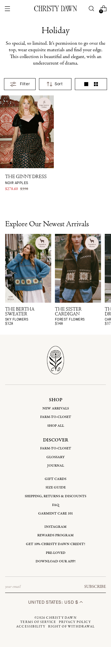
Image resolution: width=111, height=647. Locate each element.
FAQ (55, 505)
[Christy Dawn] (55, 8)
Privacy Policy (75, 622)
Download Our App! (55, 561)
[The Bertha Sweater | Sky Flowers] (28, 268)
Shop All (55, 425)
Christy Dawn (61, 618)
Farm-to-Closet (55, 417)
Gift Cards (55, 479)
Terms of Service (38, 622)
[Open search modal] (91, 8)
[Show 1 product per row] (86, 84)
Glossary (55, 457)
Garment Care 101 (55, 513)
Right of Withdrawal (71, 626)
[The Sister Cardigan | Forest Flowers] (78, 268)
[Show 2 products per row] (96, 84)
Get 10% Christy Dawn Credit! (55, 544)
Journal (55, 465)
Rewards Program (55, 535)
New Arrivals (55, 408)
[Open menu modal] (7, 8)
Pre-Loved (55, 552)
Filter (25, 84)
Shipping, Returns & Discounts (55, 496)
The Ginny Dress (26, 180)
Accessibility (31, 626)
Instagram (55, 526)
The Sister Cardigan (70, 314)
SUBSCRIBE (95, 587)
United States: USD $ (53, 602)
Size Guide (56, 487)
